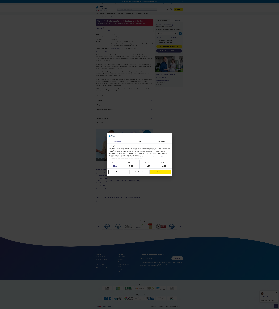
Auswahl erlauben (139, 171)
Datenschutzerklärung (159, 157)
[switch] (131, 166)
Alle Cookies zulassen (160, 171)
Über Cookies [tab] (161, 141)
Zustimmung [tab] (118, 141)
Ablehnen (118, 171)
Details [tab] (139, 141)
